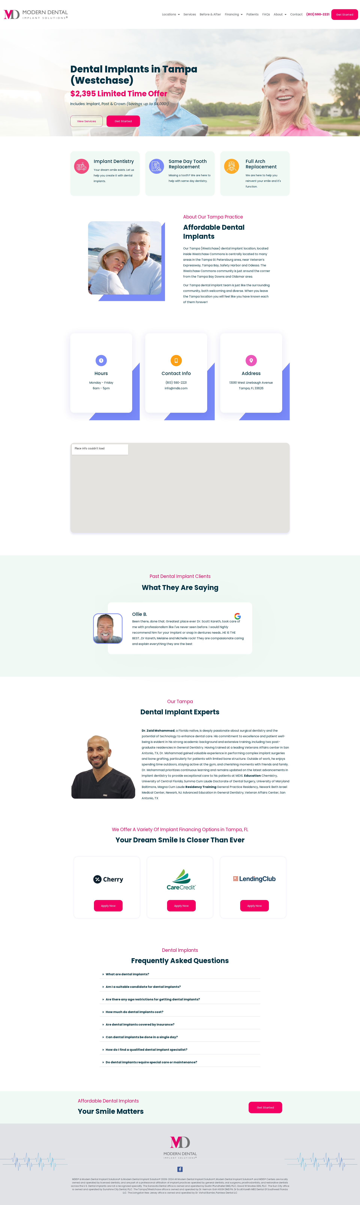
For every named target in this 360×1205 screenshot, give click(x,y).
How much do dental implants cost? (134, 1012)
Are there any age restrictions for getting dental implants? (153, 999)
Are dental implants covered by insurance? (140, 1024)
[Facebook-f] (180, 1169)
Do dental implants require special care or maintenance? (151, 1062)
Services (190, 14)
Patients (252, 14)
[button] (180, 974)
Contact (296, 14)
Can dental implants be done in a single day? (142, 1037)
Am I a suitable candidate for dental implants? (143, 987)
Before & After (210, 14)
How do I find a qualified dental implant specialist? (146, 1050)
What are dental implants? (127, 974)
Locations (169, 14)
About (278, 14)
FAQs (266, 14)
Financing (232, 14)
